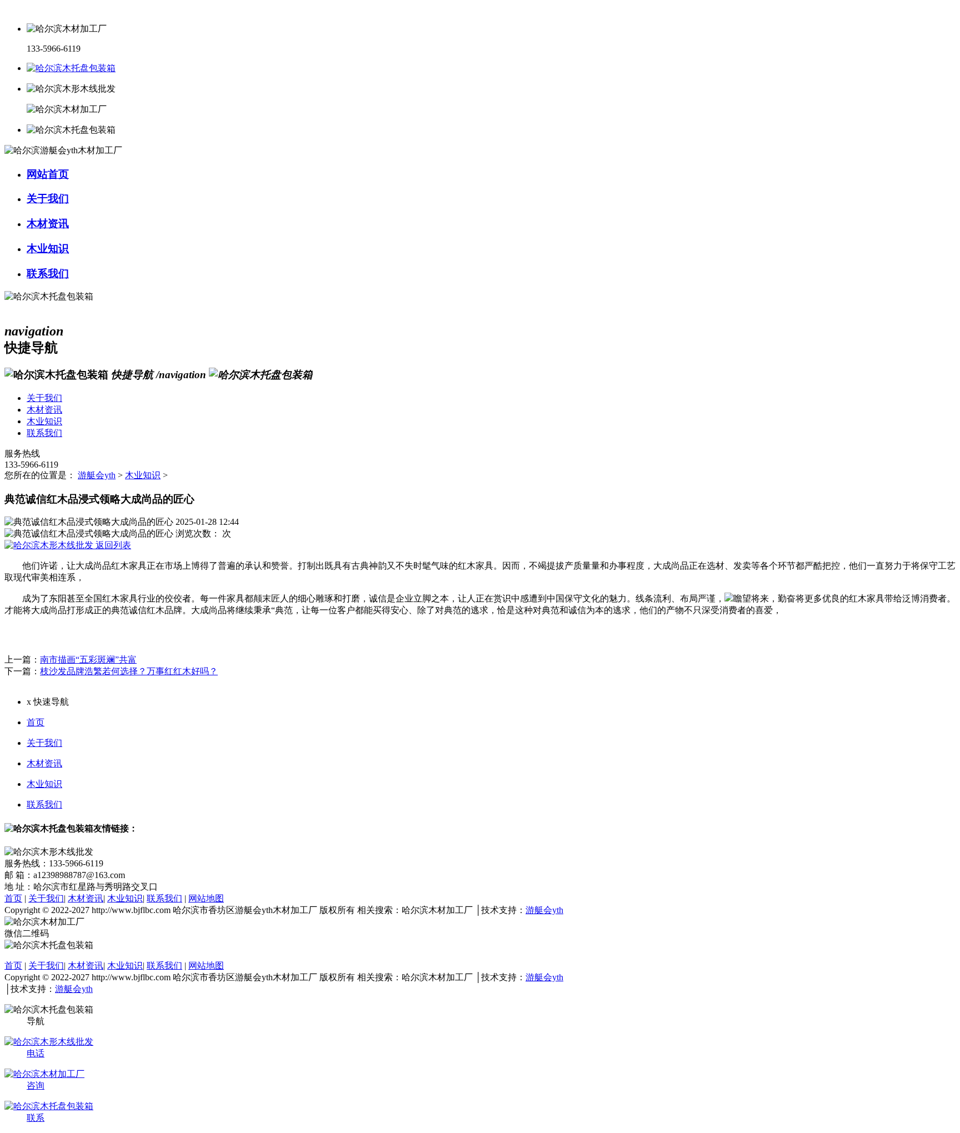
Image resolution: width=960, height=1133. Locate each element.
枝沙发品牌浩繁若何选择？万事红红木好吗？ (129, 671)
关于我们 (44, 743)
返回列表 (112, 545)
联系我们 (44, 804)
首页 (35, 722)
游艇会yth (97, 475)
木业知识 (143, 475)
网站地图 (206, 898)
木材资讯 (44, 763)
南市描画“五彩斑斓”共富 (88, 659)
